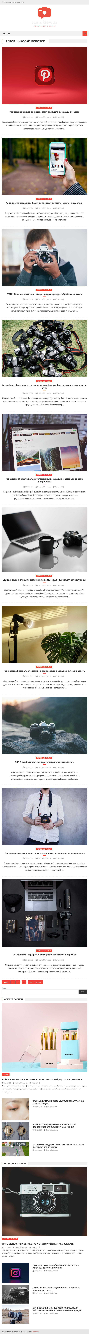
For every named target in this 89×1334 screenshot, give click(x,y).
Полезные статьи (44, 108)
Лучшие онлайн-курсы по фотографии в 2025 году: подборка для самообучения (44, 580)
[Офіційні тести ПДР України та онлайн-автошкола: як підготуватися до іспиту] (15, 1149)
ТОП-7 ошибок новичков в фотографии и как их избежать (44, 762)
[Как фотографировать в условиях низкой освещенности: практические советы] (44, 634)
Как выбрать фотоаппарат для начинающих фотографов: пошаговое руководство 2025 (44, 386)
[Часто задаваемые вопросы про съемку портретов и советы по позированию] (44, 816)
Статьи (5, 1074)
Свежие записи (13, 999)
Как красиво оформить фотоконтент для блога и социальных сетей (44, 112)
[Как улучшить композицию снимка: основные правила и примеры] (15, 1294)
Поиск (4, 988)
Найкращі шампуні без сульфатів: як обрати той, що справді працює (42, 1079)
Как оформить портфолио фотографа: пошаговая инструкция (45, 954)
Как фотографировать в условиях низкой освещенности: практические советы (44, 671)
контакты (35, 1331)
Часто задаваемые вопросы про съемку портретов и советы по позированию (45, 853)
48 (31, 982)
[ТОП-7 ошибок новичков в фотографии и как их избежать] (44, 725)
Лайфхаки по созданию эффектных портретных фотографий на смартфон (44, 203)
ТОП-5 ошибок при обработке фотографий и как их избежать (38, 1243)
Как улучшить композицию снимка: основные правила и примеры (56, 1289)
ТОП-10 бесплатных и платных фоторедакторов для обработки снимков (44, 294)
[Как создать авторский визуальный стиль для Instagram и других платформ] (15, 1273)
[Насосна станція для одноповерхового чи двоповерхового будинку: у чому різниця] (15, 1131)
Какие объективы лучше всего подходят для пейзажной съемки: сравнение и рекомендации (57, 1309)
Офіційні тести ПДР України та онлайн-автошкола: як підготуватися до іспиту (59, 1146)
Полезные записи (15, 1163)
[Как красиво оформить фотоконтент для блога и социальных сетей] (44, 75)
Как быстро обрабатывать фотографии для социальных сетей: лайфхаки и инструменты (44, 480)
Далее (38, 982)
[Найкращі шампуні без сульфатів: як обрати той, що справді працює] (44, 1037)
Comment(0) (59, 117)
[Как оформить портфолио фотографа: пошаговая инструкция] (44, 913)
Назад (6, 982)
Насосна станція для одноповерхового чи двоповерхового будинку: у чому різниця (54, 1125)
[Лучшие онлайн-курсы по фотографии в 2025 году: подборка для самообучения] (44, 539)
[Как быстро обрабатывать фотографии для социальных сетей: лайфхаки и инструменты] (44, 442)
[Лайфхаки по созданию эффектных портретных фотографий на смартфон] (44, 166)
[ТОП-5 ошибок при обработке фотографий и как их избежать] (44, 1201)
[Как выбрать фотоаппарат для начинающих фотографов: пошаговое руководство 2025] (44, 348)
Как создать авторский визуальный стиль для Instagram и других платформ (56, 1266)
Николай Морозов (44, 117)
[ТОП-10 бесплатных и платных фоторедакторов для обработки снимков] (44, 257)
